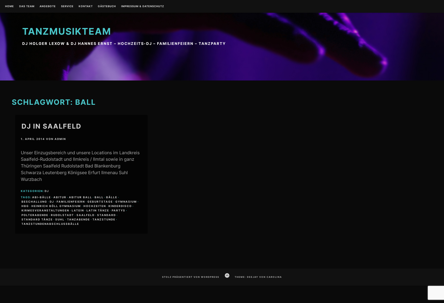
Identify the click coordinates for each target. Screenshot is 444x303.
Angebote (48, 6)
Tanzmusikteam (66, 31)
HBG (25, 206)
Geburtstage (100, 201)
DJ (47, 191)
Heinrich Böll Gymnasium (56, 206)
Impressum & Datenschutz (142, 6)
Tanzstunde (103, 219)
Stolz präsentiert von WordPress (190, 277)
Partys (118, 210)
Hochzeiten (94, 206)
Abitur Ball (80, 197)
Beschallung (34, 201)
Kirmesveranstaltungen (45, 210)
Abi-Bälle (41, 197)
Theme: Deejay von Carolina (258, 277)
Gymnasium (126, 201)
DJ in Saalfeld (51, 126)
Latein (78, 210)
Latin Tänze (97, 210)
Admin (60, 139)
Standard (106, 215)
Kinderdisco (120, 206)
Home (9, 6)
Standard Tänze (37, 219)
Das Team (26, 6)
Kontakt (86, 6)
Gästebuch (107, 6)
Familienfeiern (71, 201)
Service (67, 6)
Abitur (59, 197)
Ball (99, 197)
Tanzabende (78, 219)
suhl (60, 219)
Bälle (111, 197)
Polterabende (35, 215)
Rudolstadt (62, 215)
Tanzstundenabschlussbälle (50, 224)
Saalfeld (86, 215)
